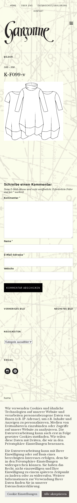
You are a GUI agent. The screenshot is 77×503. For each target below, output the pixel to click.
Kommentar (12, 197)
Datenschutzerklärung (52, 5)
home (13, 5)
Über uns (27, 5)
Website (9, 268)
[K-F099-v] (33, 139)
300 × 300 (9, 67)
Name (8, 241)
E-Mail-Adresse (14, 254)
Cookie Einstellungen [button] (22, 494)
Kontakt (38, 11)
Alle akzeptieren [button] (55, 494)
